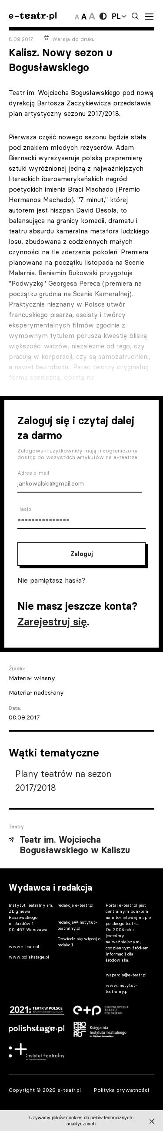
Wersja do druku (73, 39)
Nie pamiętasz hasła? (51, 580)
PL (116, 16)
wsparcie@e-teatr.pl (126, 975)
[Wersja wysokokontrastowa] (103, 16)
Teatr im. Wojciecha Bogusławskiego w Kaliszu (75, 844)
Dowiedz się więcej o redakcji (78, 942)
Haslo (24, 509)
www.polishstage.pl (29, 957)
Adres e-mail (33, 473)
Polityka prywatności (121, 1090)
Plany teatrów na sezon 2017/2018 (63, 780)
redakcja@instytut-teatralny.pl (77, 925)
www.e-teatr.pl (24, 946)
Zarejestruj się (52, 621)
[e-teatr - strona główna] (33, 16)
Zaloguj (81, 554)
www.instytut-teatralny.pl (121, 988)
